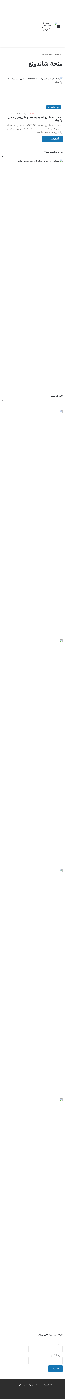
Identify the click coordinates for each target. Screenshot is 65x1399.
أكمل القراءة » (52, 139)
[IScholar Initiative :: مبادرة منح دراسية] (49, 26)
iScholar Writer (7, 114)
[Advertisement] (22, 26)
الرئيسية (59, 54)
